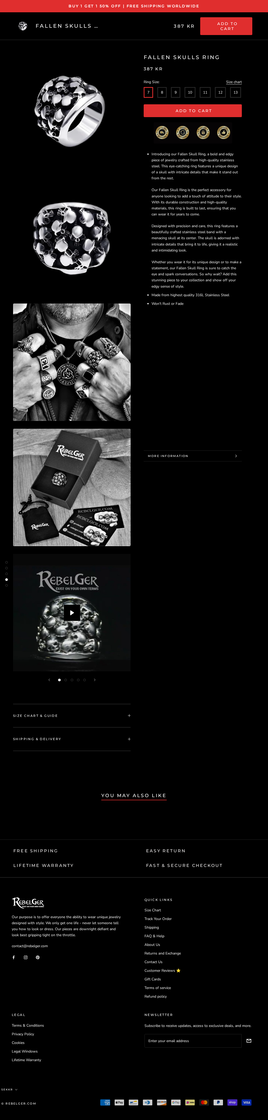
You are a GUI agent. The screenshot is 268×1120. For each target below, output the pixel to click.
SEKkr (7, 1089)
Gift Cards (152, 979)
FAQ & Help (154, 936)
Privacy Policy (23, 1034)
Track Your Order (158, 918)
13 (235, 92)
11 (205, 92)
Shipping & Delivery (37, 739)
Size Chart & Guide (35, 716)
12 (220, 92)
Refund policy (155, 996)
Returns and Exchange (162, 953)
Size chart (234, 81)
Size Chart (152, 910)
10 (190, 92)
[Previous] (49, 680)
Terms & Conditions (28, 1025)
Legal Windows (25, 1051)
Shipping (151, 927)
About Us (152, 944)
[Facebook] (13, 957)
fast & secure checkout (184, 865)
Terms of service (157, 987)
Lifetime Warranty (26, 1060)
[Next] (95, 680)
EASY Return (166, 850)
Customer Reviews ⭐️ (162, 970)
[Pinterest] (38, 957)
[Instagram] (25, 957)
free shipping (35, 850)
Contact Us (153, 961)
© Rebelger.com (18, 1103)
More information (168, 456)
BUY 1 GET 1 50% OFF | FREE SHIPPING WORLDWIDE (134, 6)
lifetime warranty (43, 865)
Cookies (18, 1042)
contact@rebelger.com (30, 946)
